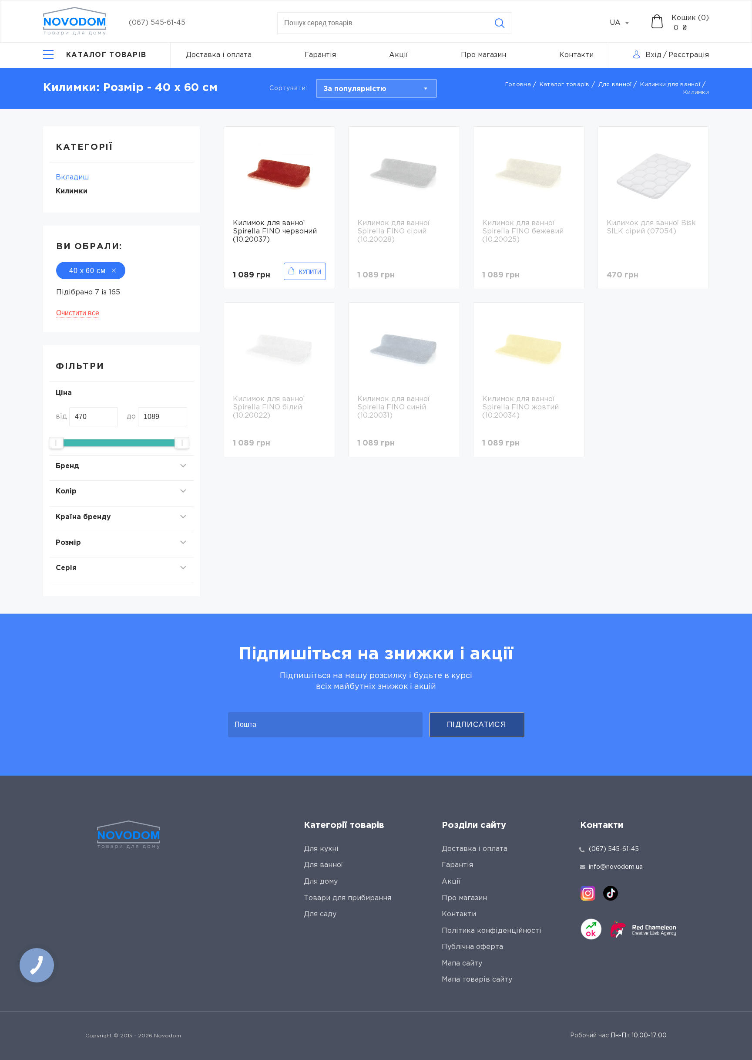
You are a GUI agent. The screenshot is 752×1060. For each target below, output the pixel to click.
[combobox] (624, 23)
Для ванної (615, 84)
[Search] (499, 23)
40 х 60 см (87, 270)
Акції (398, 55)
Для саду (320, 914)
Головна (518, 84)
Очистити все (77, 313)
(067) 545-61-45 (157, 23)
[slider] (56, 443)
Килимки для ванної (670, 84)
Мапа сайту (462, 963)
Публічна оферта (472, 947)
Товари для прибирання (347, 898)
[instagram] (588, 893)
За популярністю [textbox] (354, 89)
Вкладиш (72, 177)
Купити (310, 272)
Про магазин (483, 55)
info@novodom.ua (616, 867)
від (61, 416)
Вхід (653, 55)
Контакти (576, 55)
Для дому (321, 881)
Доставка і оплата (219, 55)
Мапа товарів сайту (477, 979)
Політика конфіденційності (491, 931)
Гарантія (320, 55)
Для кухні (321, 849)
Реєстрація (688, 55)
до (131, 416)
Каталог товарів (565, 84)
